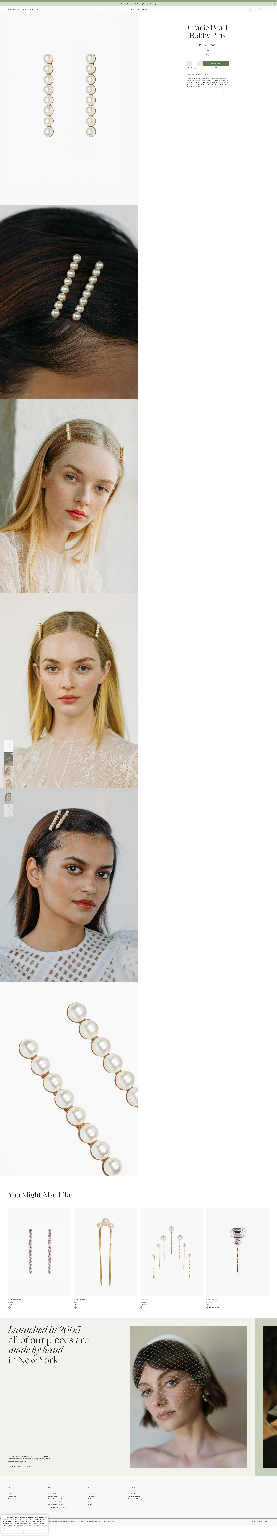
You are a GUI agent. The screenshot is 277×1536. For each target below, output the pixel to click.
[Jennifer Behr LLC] (138, 9)
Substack (91, 1501)
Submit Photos (133, 1501)
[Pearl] (208, 54)
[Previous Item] (263, 1204)
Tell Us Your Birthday (135, 1496)
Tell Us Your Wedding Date (137, 1499)
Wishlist (243, 9)
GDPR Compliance (53, 1521)
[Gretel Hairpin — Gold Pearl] (105, 1252)
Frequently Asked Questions (57, 1507)
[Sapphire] (218, 1307)
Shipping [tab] (207, 74)
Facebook (91, 1496)
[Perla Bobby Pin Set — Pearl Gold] (171, 1252)
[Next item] (267, 1204)
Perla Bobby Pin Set (148, 1300)
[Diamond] (207, 1307)
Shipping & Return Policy (56, 1504)
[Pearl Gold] (141, 1307)
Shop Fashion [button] (13, 9)
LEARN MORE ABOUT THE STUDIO (20, 1466)
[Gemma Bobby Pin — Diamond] (237, 1252)
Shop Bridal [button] (28, 9)
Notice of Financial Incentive (104, 1521)
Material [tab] (199, 74)
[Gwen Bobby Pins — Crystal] (39, 1252)
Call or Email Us (133, 1493)
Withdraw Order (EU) (55, 1501)
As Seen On (12, 1496)
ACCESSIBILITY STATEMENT (138, 1)
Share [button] (225, 91)
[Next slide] (1, 1181)
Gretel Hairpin (80, 1300)
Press (10, 1499)
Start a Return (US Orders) (57, 1496)
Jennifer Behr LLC (263, 1521)
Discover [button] (40, 9)
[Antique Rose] (213, 1307)
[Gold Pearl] (75, 1307)
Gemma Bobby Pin (212, 1300)
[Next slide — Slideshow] (266, 1397)
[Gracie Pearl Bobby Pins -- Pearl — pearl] (8, 746)
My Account (253, 9)
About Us (11, 1493)
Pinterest (91, 1499)
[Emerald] (210, 1307)
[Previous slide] (1, 1178)
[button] (261, 9)
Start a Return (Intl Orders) (57, 1499)
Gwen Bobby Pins (14, 1300)
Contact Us (52, 1493)
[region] (138, 4)
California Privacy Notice (86, 1521)
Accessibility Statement (68, 1521)
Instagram (91, 1493)
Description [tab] (190, 74)
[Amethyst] (215, 1307)
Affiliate (90, 1504)
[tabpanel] (127, 1397)
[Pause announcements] (275, 4)
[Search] (237, 9)
